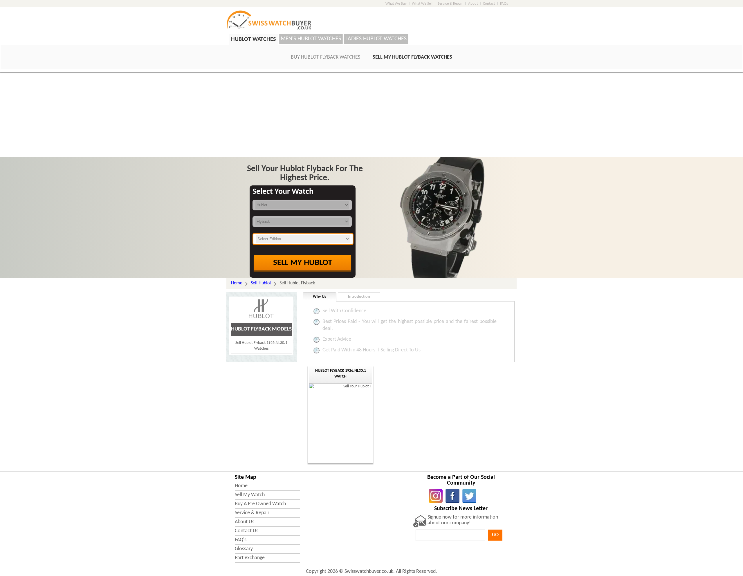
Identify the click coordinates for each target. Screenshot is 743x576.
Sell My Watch (250, 495)
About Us (244, 522)
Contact (489, 4)
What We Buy (396, 4)
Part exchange (250, 558)
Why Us (319, 297)
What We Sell (422, 4)
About (473, 4)
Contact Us (246, 531)
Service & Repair (450, 4)
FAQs (504, 4)
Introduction (359, 297)
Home (241, 486)
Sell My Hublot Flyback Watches (412, 57)
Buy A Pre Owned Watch (260, 504)
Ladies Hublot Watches (376, 39)
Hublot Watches (253, 39)
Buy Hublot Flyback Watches (325, 57)
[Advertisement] (371, 115)
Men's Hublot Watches (311, 39)
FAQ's (240, 540)
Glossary (244, 549)
